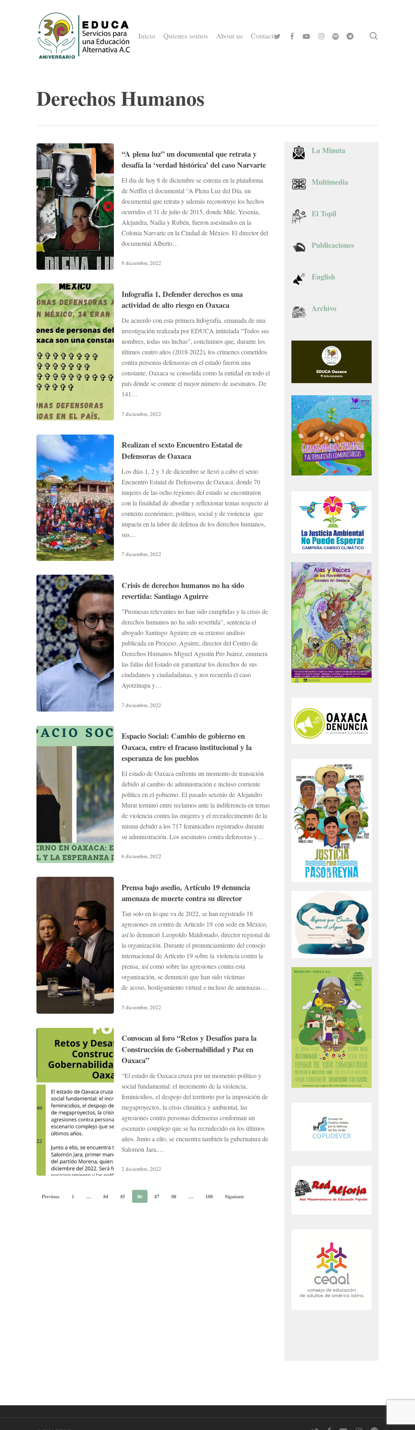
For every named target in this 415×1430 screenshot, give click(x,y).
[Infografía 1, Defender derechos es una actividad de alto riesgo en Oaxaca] (75, 351)
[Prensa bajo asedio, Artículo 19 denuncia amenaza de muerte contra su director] (75, 945)
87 (156, 1196)
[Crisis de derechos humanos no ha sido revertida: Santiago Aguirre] (75, 643)
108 (209, 1196)
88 (173, 1196)
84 (105, 1196)
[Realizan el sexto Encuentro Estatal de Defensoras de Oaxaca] (75, 498)
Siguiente (234, 1196)
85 (122, 1196)
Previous (51, 1196)
